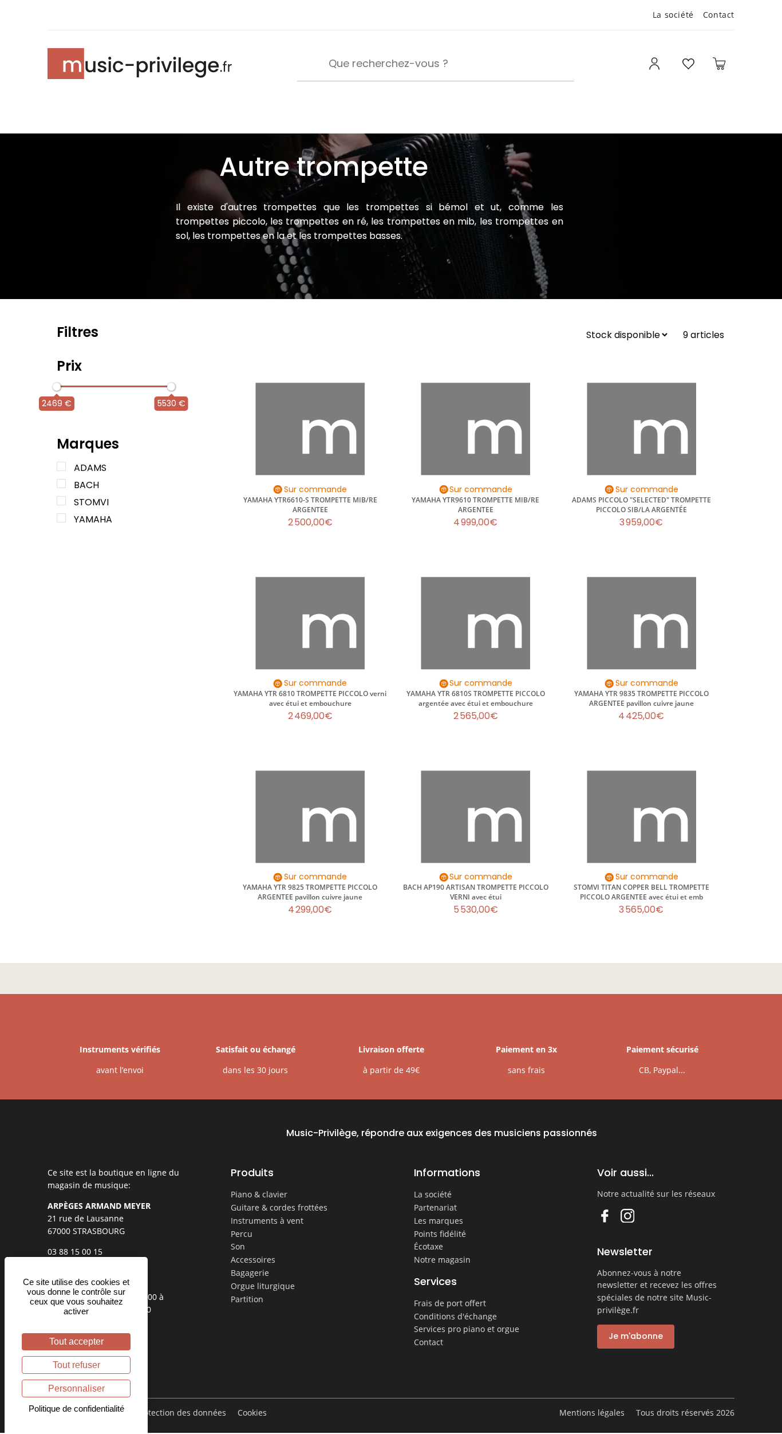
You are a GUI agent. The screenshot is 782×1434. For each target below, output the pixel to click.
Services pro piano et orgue (466, 1328)
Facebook (604, 1215)
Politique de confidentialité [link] (76, 1408)
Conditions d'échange (455, 1316)
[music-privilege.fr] (140, 63)
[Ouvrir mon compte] (656, 63)
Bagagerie (250, 1272)
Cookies (252, 1412)
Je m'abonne (636, 1336)
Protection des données (181, 1412)
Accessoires (253, 1259)
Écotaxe (428, 1246)
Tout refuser (76, 1365)
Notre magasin (442, 1259)
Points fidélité (440, 1233)
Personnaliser (76, 1388)
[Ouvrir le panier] (719, 63)
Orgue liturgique (263, 1285)
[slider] (57, 387)
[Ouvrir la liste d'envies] (688, 63)
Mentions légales (592, 1412)
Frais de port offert (450, 1303)
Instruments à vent (267, 1220)
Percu (241, 1233)
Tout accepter (76, 1341)
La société (673, 14)
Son (238, 1246)
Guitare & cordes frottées (279, 1207)
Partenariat (435, 1207)
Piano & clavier (259, 1194)
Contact (718, 14)
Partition (247, 1299)
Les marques (438, 1220)
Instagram (627, 1215)
